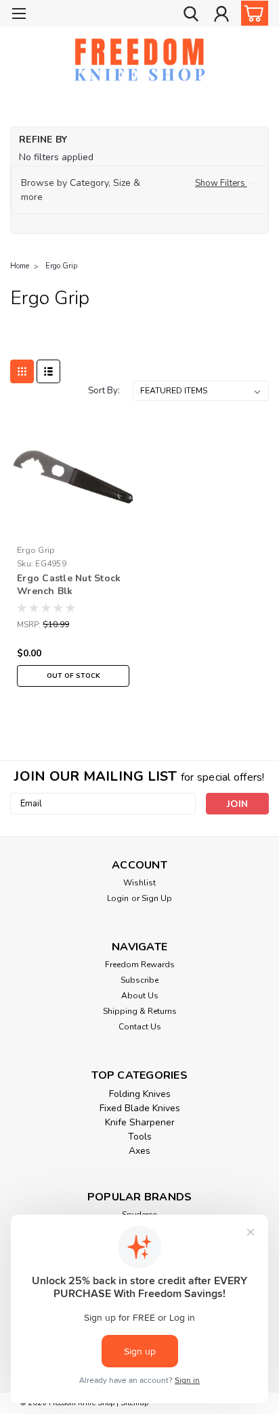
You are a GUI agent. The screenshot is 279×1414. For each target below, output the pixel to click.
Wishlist (139, 882)
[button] (139, 190)
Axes (139, 1150)
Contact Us (140, 1026)
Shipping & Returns (140, 1011)
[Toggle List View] (48, 371)
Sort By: (104, 391)
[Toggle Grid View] (22, 371)
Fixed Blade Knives (140, 1108)
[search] (191, 15)
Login (118, 898)
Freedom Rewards (140, 964)
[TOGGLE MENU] (18, 15)
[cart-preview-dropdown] (251, 13)
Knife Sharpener (140, 1122)
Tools (140, 1136)
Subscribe (139, 980)
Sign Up (157, 898)
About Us (139, 995)
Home (19, 266)
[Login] (221, 15)
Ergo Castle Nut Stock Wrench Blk (69, 585)
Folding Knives (140, 1094)
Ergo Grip (61, 266)
